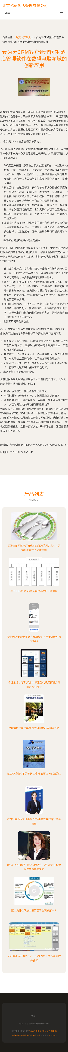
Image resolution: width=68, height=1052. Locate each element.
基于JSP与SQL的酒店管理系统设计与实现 (34, 591)
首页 (18, 37)
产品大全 (28, 37)
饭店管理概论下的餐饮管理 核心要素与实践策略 (34, 773)
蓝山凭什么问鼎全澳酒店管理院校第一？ (34, 910)
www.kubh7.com (37, 1031)
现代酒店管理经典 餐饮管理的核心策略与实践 (34, 728)
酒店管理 (50, 1031)
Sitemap (53, 1035)
